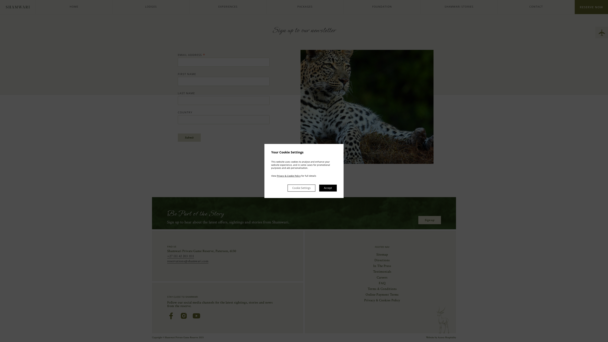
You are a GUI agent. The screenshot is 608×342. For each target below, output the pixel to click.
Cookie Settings (301, 188)
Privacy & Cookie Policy (289, 175)
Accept (328, 188)
